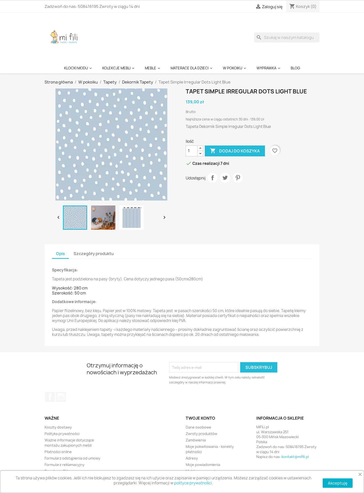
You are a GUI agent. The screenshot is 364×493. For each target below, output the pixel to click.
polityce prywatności (193, 483)
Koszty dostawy (58, 427)
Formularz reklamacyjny (64, 464)
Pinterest (238, 178)
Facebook (50, 397)
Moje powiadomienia (203, 464)
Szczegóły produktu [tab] (94, 253)
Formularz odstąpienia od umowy (72, 458)
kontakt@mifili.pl (295, 456)
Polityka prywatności (62, 433)
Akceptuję (337, 483)
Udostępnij (212, 178)
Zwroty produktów (201, 433)
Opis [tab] (60, 253)
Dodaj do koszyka (235, 151)
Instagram (61, 397)
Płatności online (58, 451)
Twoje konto (200, 418)
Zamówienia (196, 440)
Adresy (192, 458)
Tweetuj (225, 178)
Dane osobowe (198, 427)
